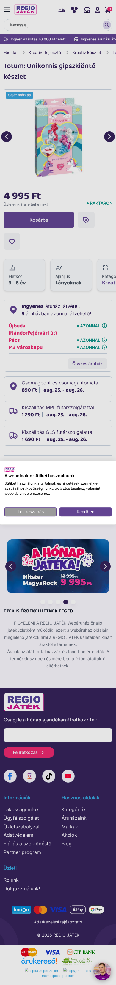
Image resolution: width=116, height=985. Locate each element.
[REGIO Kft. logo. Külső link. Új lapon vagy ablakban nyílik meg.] (9, 469)
